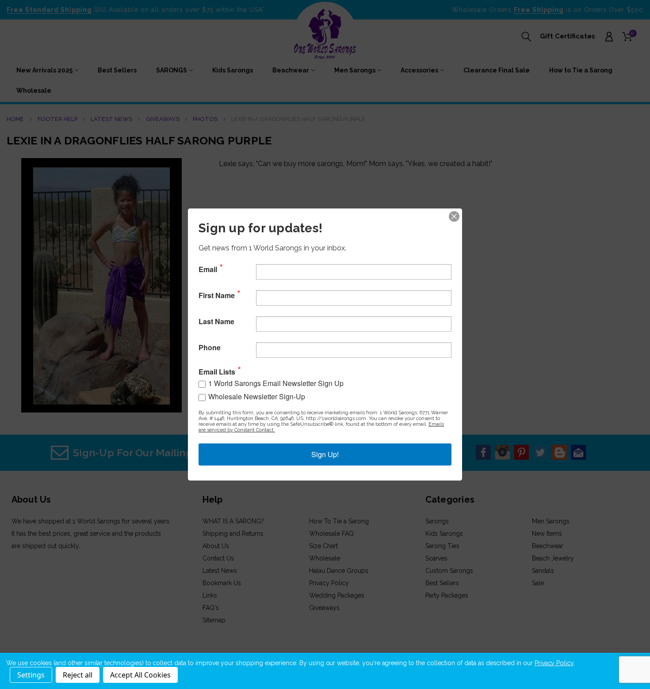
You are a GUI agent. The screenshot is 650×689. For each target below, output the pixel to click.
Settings (31, 675)
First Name (217, 295)
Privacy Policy (554, 662)
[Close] (454, 216)
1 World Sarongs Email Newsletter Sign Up (276, 383)
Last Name (216, 321)
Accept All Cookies (140, 675)
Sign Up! (325, 454)
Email (208, 269)
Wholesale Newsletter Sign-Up (256, 396)
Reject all (77, 675)
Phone (210, 347)
